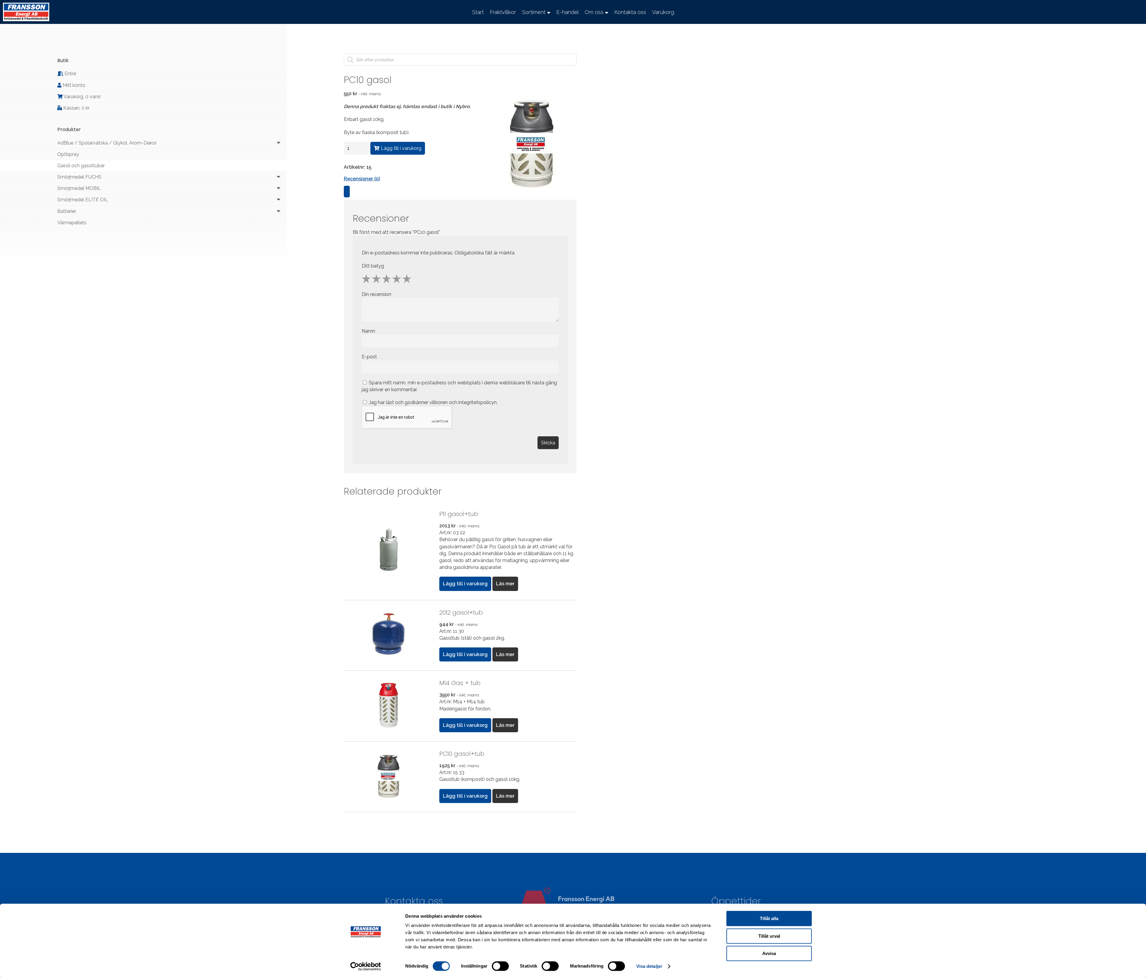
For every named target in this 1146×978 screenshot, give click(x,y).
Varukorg (663, 12)
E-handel (567, 12)
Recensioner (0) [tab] (362, 179)
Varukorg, (82, 96)
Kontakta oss (630, 12)
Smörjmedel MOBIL (79, 188)
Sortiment (534, 12)
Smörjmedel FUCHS (79, 177)
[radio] (366, 278)
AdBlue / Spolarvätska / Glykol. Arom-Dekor (107, 143)
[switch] (500, 966)
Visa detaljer (649, 966)
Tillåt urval (769, 936)
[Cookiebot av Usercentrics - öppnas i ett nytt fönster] (366, 966)
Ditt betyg (373, 266)
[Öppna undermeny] (278, 142)
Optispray (68, 154)
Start (478, 12)
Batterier (66, 211)
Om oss (594, 12)
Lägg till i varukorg (401, 148)
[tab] (347, 191)
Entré (69, 73)
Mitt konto (73, 85)
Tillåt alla (769, 918)
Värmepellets (72, 222)
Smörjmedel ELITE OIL (82, 199)
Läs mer (505, 584)
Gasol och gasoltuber (81, 165)
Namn (369, 331)
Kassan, (76, 108)
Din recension (377, 294)
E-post (370, 357)
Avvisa (769, 953)
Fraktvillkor (503, 12)
